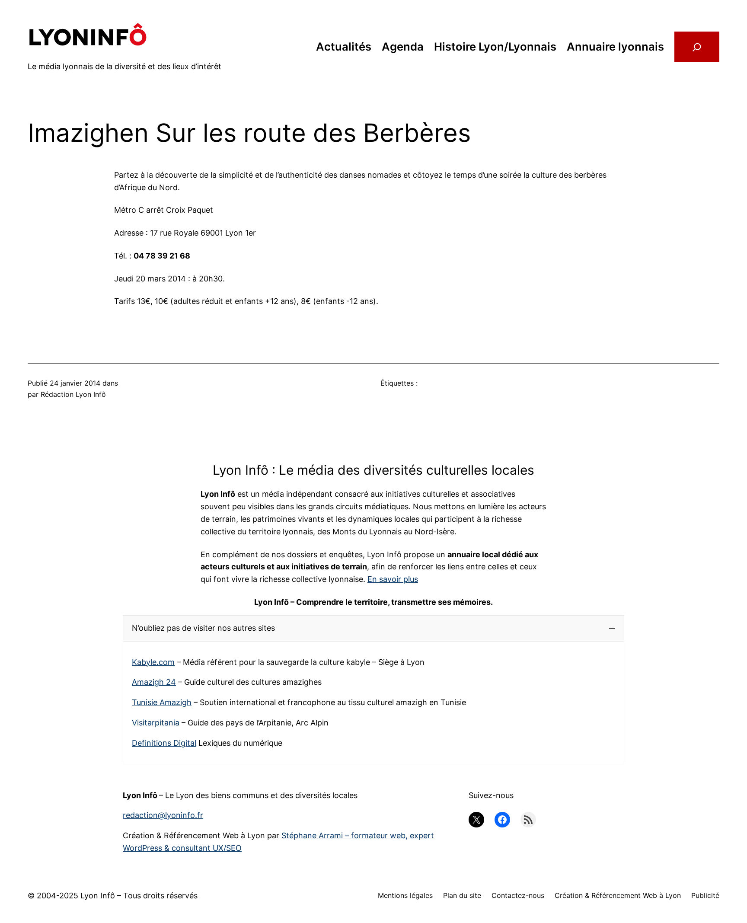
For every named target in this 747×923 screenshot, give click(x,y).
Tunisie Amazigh (162, 702)
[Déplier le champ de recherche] (696, 47)
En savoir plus (392, 579)
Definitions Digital (164, 742)
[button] (373, 628)
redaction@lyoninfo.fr (163, 815)
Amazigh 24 (154, 682)
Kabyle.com (153, 662)
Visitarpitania (155, 722)
